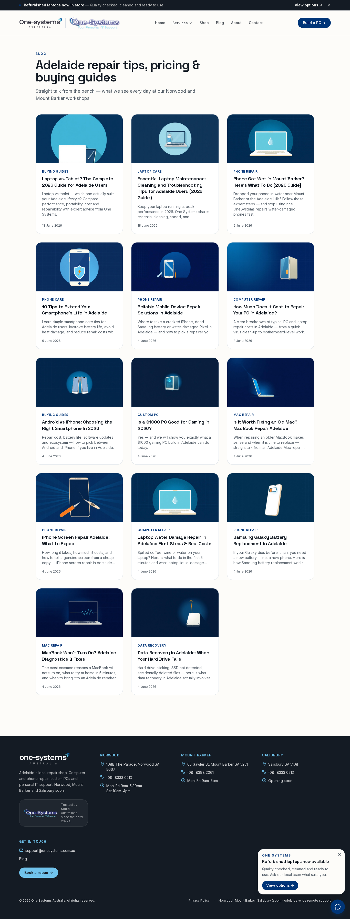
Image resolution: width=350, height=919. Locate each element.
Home (160, 22)
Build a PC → (314, 22)
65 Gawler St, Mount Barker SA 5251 (217, 764)
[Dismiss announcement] (329, 5)
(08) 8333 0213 (119, 777)
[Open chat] (338, 907)
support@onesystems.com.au (50, 850)
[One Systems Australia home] (53, 759)
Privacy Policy (199, 900)
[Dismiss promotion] (339, 854)
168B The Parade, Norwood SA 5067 (132, 767)
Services (180, 23)
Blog (220, 22)
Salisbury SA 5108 (283, 764)
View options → (309, 5)
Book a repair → (38, 872)
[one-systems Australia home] (69, 23)
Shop (204, 22)
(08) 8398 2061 (200, 772)
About (236, 22)
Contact (256, 22)
